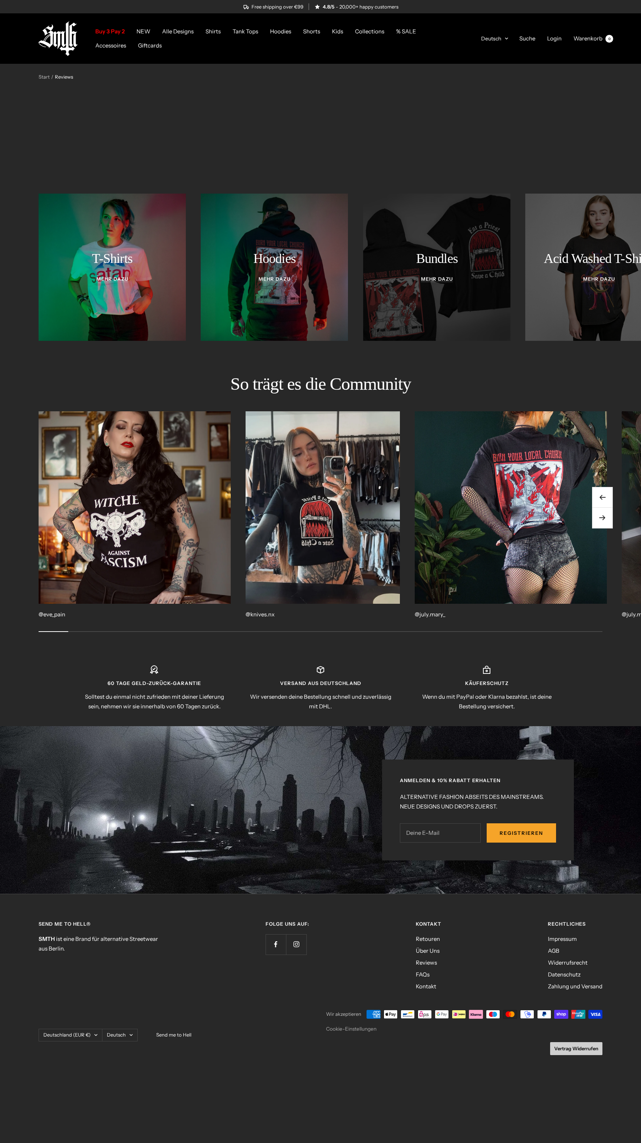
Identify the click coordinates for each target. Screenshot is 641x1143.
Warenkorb (592, 38)
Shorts (311, 31)
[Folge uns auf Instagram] (296, 944)
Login (554, 38)
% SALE (406, 31)
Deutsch (491, 38)
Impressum (562, 938)
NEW (143, 31)
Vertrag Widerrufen (576, 1048)
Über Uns (428, 950)
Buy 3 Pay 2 (110, 31)
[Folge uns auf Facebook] (276, 944)
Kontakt (426, 986)
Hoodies (280, 31)
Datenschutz (564, 974)
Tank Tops (245, 31)
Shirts (213, 31)
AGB (553, 950)
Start (44, 77)
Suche (527, 38)
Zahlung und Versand (575, 986)
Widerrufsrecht (568, 962)
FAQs (423, 974)
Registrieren (521, 833)
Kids (337, 31)
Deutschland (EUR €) (67, 1035)
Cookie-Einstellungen (351, 1029)
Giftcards (150, 45)
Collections (369, 31)
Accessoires (110, 45)
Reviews (426, 962)
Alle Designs (178, 31)
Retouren (428, 938)
